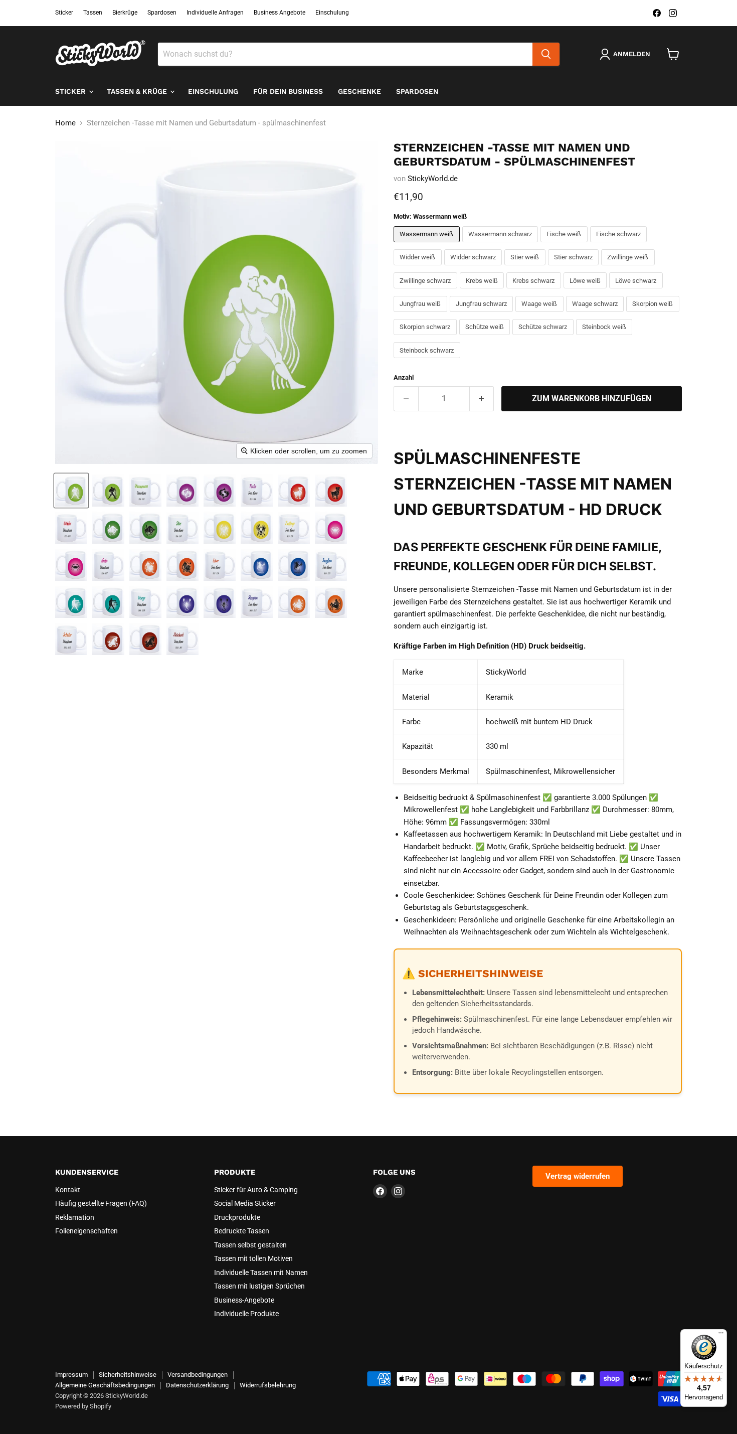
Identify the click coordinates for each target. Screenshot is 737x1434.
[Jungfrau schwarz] (483, 314)
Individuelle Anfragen (215, 12)
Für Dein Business (288, 91)
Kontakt (67, 1190)
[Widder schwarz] (474, 267)
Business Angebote (279, 12)
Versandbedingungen (197, 1374)
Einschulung (332, 12)
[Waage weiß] (540, 314)
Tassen (92, 12)
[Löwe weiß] (587, 290)
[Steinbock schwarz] (428, 360)
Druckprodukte (237, 1217)
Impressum (71, 1374)
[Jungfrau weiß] (422, 314)
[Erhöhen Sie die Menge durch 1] (482, 398)
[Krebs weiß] (483, 290)
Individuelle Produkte (246, 1314)
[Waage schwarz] (596, 314)
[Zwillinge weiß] (629, 267)
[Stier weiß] (526, 267)
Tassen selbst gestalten (250, 1245)
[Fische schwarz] (620, 244)
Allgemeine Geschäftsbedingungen (105, 1385)
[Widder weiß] (419, 267)
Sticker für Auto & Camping (256, 1190)
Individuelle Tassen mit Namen (261, 1272)
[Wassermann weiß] (428, 244)
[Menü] (721, 1335)
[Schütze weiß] (486, 337)
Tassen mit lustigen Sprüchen (259, 1286)
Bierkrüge (124, 12)
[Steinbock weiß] (605, 337)
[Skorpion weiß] (654, 314)
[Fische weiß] (565, 244)
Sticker (64, 12)
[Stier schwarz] (575, 267)
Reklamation (74, 1217)
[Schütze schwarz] (544, 337)
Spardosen (161, 12)
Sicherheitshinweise (127, 1374)
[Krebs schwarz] (535, 290)
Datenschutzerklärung (197, 1385)
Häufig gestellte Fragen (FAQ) (101, 1203)
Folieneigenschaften (86, 1231)
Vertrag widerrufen (577, 1176)
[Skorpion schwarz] (426, 337)
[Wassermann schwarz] (501, 244)
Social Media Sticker (245, 1203)
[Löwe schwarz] (637, 290)
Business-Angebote (244, 1300)
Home (65, 123)
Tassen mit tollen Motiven (253, 1258)
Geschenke (359, 91)
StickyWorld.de (433, 178)
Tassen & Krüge (138, 91)
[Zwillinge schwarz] (427, 290)
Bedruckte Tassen (241, 1231)
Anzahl (404, 377)
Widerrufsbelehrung (268, 1385)
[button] (71, 490)
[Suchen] (546, 54)
